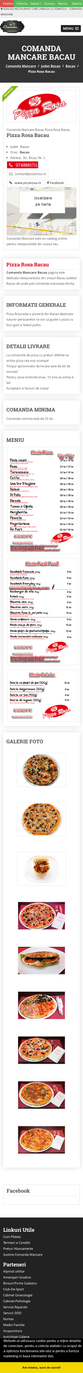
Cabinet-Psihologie (16, 1301)
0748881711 (26, 165)
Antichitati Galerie (16, 1337)
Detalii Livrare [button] (36, 3)
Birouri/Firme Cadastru (20, 1283)
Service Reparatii (15, 1307)
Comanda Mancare (21, 66)
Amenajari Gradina (17, 1277)
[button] (71, 28)
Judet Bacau (50, 66)
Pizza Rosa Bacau (27, 264)
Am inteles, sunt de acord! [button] (41, 1367)
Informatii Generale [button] (22, 3)
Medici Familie (13, 1325)
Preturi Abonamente (18, 1248)
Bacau (70, 66)
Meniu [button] (62, 3)
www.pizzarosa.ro (26, 183)
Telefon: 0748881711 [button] (8, 3)
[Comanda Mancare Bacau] (41, 106)
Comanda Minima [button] (49, 3)
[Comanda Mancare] (26, 26)
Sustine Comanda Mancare (22, 1254)
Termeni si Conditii (16, 1242)
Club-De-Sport (13, 1289)
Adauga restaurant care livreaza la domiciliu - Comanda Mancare (41, 11)
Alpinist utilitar (14, 1271)
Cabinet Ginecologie (17, 1295)
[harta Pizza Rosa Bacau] (41, 211)
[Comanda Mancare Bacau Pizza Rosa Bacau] (41, 772)
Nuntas (8, 1319)
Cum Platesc (12, 1237)
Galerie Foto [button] (77, 3)
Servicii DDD (12, 1313)
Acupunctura (12, 1331)
